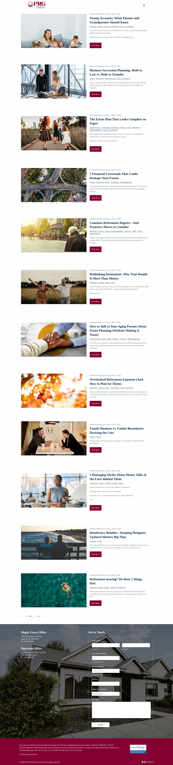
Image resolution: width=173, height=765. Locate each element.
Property (122, 128)
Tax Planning (113, 26)
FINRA (101, 745)
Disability (115, 339)
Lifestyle (101, 283)
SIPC (105, 745)
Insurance (127, 231)
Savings (100, 26)
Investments (130, 26)
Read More (96, 45)
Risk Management (96, 130)
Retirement (100, 79)
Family (106, 26)
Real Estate (115, 128)
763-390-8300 (29, 641)
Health (134, 231)
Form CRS (33, 754)
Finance (121, 26)
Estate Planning (110, 79)
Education (93, 26)
